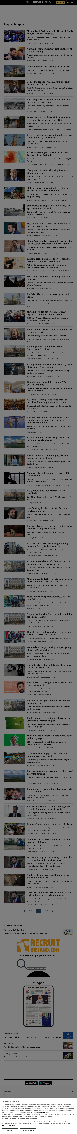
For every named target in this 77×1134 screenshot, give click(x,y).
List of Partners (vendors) (9, 1125)
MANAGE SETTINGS (28, 1130)
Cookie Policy (45, 1112)
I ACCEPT (10, 1130)
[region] (38, 1116)
